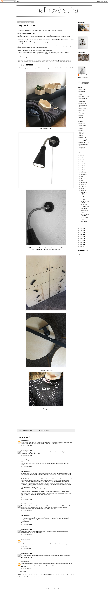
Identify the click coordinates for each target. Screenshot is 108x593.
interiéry (81, 125)
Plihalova (23, 561)
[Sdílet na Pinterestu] (48, 430)
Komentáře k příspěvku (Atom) (34, 576)
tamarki (81, 115)
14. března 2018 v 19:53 (26, 548)
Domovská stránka (46, 574)
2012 (81, 238)
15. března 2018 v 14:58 (26, 557)
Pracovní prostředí (85, 206)
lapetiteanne (82, 100)
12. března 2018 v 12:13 (26, 499)
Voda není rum (84, 208)
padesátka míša (83, 105)
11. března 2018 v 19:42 (26, 455)
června (82, 184)
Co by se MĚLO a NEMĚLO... (85, 215)
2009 (81, 244)
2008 (81, 246)
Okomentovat (23, 571)
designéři (81, 140)
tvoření (80, 132)
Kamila (82, 212)
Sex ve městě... (84, 204)
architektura (82, 139)
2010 (81, 242)
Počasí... (82, 219)
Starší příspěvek (70, 574)
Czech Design (82, 89)
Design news (82, 91)
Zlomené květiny (84, 210)
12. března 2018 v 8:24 (26, 466)
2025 (81, 157)
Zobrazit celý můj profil (83, 77)
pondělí (81, 112)
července (83, 182)
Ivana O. (23, 440)
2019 (81, 169)
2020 (81, 167)
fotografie (81, 147)
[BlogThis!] (44, 430)
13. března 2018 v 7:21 (26, 524)
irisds (80, 94)
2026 (81, 155)
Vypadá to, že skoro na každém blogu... (84, 194)
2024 (81, 159)
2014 (81, 234)
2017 (81, 228)
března (82, 190)
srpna (82, 180)
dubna (82, 188)
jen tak (80, 123)
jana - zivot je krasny (84, 96)
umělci (80, 149)
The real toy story (84, 217)
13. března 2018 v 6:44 (26, 510)
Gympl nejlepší (84, 221)
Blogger (60, 589)
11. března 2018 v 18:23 (26, 445)
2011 (81, 240)
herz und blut (82, 93)
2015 (81, 232)
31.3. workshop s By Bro (84, 198)
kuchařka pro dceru (83, 98)
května (82, 186)
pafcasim (23, 539)
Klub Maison (82, 106)
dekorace (81, 130)
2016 (81, 230)
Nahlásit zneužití (83, 250)
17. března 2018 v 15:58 (26, 568)
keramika (81, 137)
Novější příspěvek (22, 574)
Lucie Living (82, 110)
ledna (82, 226)
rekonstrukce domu (83, 144)
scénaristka (82, 113)
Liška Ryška (82, 101)
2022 (81, 163)
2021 (81, 165)
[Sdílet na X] (45, 430)
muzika (81, 127)
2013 (81, 236)
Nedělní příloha (82, 142)
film (80, 135)
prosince (83, 172)
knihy (80, 133)
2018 (81, 171)
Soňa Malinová (24, 450)
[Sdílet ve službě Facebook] (47, 430)
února (82, 224)
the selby (81, 117)
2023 (81, 161)
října (82, 176)
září (82, 178)
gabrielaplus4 (82, 103)
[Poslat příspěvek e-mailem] (39, 430)
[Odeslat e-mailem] (42, 430)
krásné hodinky (82, 108)
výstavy (81, 128)
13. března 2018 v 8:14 (26, 534)
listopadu (83, 174)
